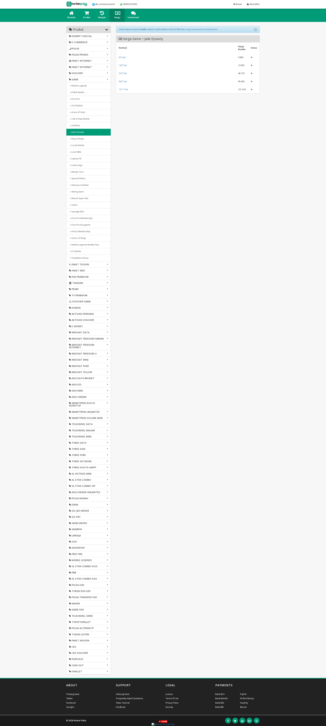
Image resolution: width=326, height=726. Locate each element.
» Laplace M (75, 158)
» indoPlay (74, 125)
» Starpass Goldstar (79, 185)
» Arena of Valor (77, 112)
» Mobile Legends (78, 85)
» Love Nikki (75, 151)
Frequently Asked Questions (129, 698)
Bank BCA (220, 694)
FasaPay (244, 702)
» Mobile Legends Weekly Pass (84, 244)
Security (169, 707)
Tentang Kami (72, 694)
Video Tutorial (123, 702)
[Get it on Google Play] (163, 724)
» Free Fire (74, 99)
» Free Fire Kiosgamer (80, 224)
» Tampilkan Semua (78, 257)
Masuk (238, 4)
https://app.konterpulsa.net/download (198, 29)
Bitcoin (243, 707)
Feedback (120, 707)
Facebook (71, 702)
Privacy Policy (172, 702)
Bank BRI (219, 707)
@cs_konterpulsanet (105, 4)
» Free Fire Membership (81, 218)
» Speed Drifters (77, 178)
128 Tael (123, 65)
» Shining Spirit (76, 191)
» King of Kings (76, 138)
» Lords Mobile (76, 145)
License (169, 694)
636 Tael (123, 81)
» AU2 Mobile (76, 105)
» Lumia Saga (75, 165)
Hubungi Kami (122, 694)
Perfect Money (247, 698)
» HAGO (73, 204)
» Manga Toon (76, 171)
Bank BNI (219, 702)
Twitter (69, 698)
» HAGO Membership (79, 231)
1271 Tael (123, 89)
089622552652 (130, 4)
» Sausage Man (76, 211)
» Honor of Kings (77, 238)
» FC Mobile (75, 251)
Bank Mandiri (221, 698)
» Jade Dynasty (76, 132)
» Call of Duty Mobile (79, 118)
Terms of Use (172, 698)
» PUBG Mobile (76, 92)
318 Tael (123, 73)
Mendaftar (254, 4)
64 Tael (122, 57)
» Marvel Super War (78, 198)
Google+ (70, 707)
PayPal (243, 694)
